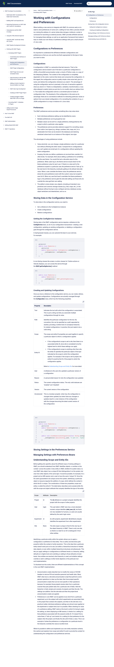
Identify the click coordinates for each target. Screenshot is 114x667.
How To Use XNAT (9, 113)
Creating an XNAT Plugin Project (18, 92)
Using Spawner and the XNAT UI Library (14, 31)
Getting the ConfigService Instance (98, 27)
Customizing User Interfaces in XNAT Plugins (18, 57)
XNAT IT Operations (10, 129)
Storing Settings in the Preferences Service (99, 33)
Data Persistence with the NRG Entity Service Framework (18, 78)
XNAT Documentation (14, 3)
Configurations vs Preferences (96, 15)
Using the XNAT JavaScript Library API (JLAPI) (15, 40)
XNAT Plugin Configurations (17, 68)
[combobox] (99, 3)
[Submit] (88, 3)
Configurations (93, 18)
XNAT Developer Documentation (13, 11)
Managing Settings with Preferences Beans (99, 36)
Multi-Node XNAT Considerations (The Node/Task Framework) (16, 15)
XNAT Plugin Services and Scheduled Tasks (16, 73)
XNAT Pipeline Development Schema (16, 45)
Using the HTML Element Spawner (15, 35)
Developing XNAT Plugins (14, 53)
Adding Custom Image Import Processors (12, 108)
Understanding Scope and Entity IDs (97, 39)
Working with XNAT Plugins (13, 49)
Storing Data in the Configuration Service (98, 24)
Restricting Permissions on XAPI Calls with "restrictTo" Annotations (16, 25)
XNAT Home (69, 3)
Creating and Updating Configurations (99, 30)
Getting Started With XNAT (11, 125)
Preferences (93, 21)
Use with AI (78, 11)
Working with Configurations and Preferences (17, 63)
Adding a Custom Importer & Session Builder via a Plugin (17, 84)
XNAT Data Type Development (18, 89)
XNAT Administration (10, 121)
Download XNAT (78, 3)
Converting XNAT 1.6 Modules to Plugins (15, 103)
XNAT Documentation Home (45, 10)
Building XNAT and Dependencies (15, 20)
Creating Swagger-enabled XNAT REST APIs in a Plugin (17, 97)
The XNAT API (8, 117)
